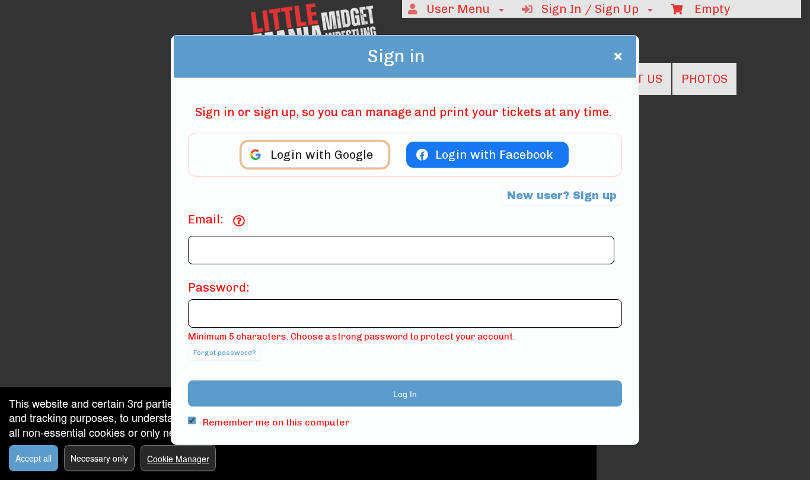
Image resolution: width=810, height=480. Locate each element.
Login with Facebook (494, 155)
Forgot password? (224, 352)
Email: (206, 219)
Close (618, 56)
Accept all (33, 458)
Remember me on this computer (276, 422)
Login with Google (321, 155)
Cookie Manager (178, 459)
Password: (219, 287)
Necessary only (99, 458)
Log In (405, 394)
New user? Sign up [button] (562, 195)
